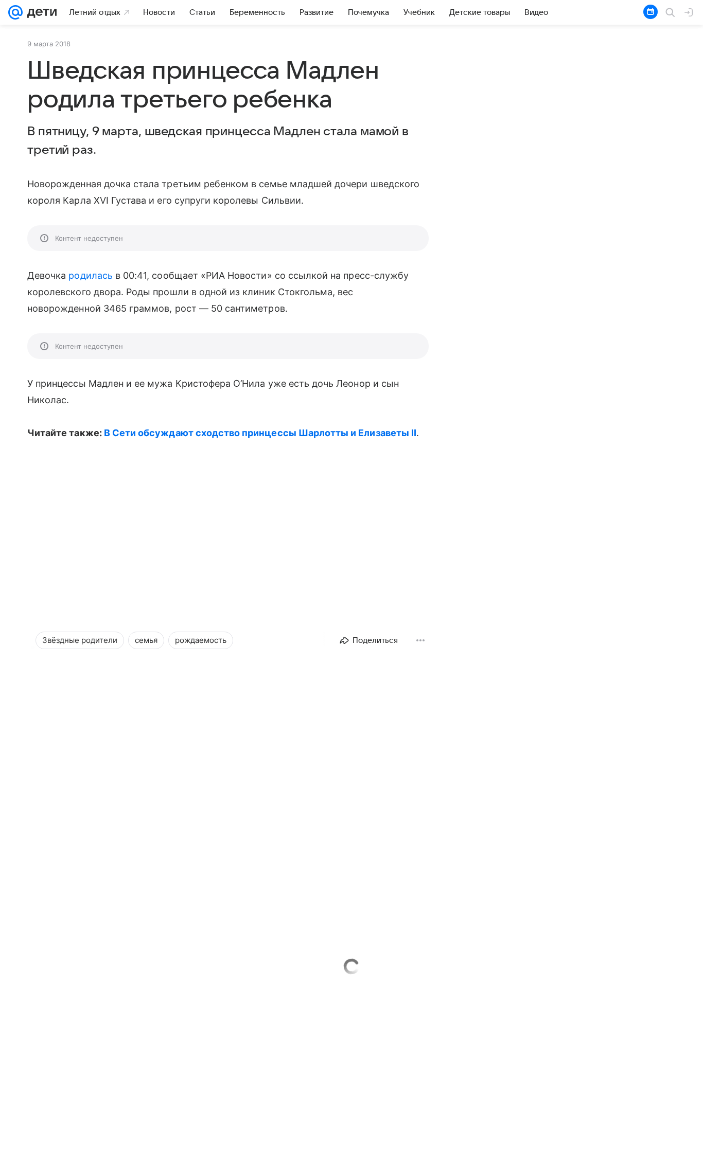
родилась (90, 275)
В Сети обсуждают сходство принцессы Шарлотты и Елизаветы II (260, 432)
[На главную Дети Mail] (40, 12)
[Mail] (15, 12)
